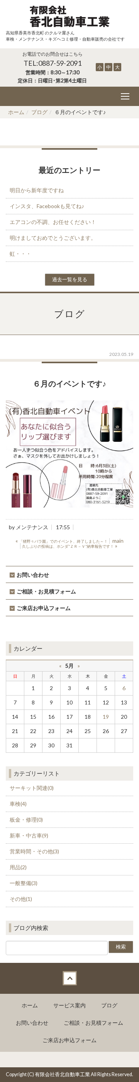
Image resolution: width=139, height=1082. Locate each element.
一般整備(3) (23, 883)
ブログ (39, 112)
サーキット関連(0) (32, 788)
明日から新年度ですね (37, 190)
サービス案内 (69, 1005)
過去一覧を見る (69, 279)
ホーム (16, 112)
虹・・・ (20, 253)
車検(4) (18, 803)
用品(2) (18, 867)
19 (106, 716)
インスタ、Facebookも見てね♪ (47, 206)
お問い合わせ (33, 574)
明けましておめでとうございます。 (53, 237)
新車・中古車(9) (29, 835)
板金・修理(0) (26, 819)
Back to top (69, 978)
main (118, 540)
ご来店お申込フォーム (44, 608)
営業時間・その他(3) (34, 851)
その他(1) (21, 899)
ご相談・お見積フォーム (46, 591)
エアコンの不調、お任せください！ (53, 222)
